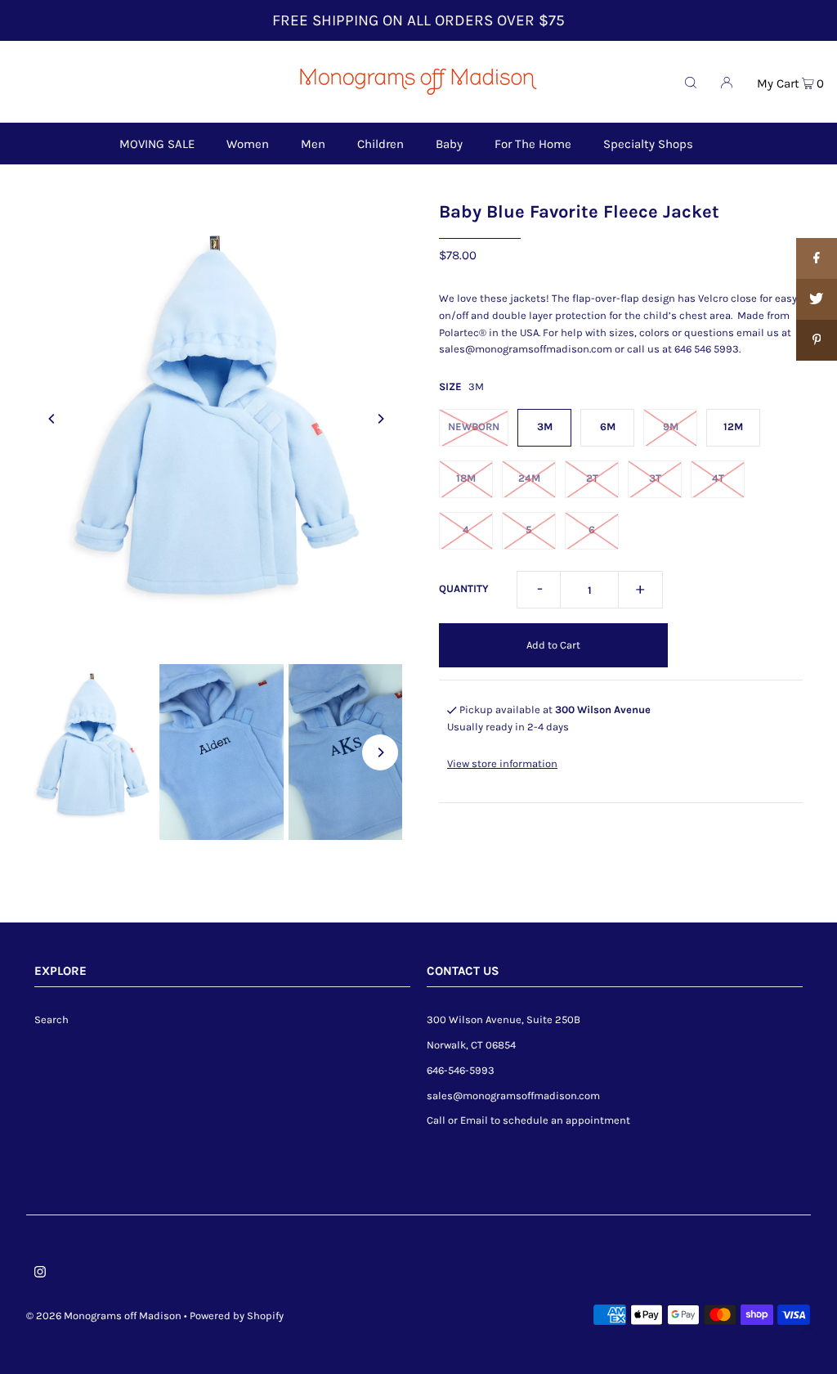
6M (607, 426)
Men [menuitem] (313, 144)
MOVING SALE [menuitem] (157, 144)
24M (529, 478)
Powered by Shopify (237, 1315)
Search (51, 1019)
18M (466, 478)
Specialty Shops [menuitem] (648, 144)
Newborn (473, 426)
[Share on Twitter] (816, 299)
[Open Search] (690, 82)
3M (545, 426)
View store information (502, 763)
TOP (808, 1350)
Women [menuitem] (247, 144)
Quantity (464, 588)
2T (592, 478)
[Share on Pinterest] (816, 340)
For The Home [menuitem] (533, 144)
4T (718, 478)
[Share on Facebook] (816, 258)
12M (733, 426)
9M (670, 426)
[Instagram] (40, 1274)
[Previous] (52, 419)
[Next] (380, 419)
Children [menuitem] (380, 144)
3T (655, 478)
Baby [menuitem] (449, 144)
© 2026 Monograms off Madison (103, 1315)
